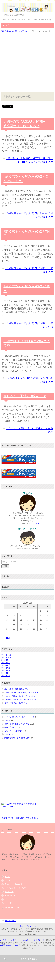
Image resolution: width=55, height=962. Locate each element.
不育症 (7, 720)
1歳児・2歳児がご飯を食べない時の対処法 (21, 693)
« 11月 (7, 638)
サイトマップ (10, 921)
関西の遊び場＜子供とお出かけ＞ (17, 738)
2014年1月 (5, 676)
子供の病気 (9, 892)
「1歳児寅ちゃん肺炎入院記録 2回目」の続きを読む (29, 270)
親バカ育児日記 (10, 727)
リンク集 (8, 903)
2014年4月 (5, 670)
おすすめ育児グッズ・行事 (15, 888)
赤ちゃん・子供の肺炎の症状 (24, 396)
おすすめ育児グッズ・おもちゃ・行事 (19, 717)
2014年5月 (5, 668)
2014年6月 (5, 665)
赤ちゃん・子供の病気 (13, 731)
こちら (36, 523)
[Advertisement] (27, 63)
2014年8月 (5, 663)
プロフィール (31, 926)
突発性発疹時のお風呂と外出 (15, 703)
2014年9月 (5, 660)
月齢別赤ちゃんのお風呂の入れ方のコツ (20, 700)
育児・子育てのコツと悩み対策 (16, 724)
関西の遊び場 (10, 895)
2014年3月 (5, 673)
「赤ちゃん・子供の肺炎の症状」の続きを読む (29, 430)
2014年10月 (6, 657)
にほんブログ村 (7, 807)
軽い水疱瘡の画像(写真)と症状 (16, 689)
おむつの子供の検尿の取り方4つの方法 (19, 696)
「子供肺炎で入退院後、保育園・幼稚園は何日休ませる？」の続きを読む (29, 160)
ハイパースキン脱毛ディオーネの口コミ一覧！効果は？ (22, 940)
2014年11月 (6, 655)
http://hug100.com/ (12, 908)
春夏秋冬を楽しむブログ (10, 945)
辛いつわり (8, 734)
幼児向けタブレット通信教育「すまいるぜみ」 (20, 818)
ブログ (7, 899)
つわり (7, 880)
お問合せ (22, 926)
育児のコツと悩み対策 (13, 884)
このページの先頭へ (29, 959)
